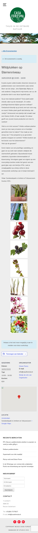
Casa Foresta (26, 526)
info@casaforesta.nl (14, 514)
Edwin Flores (23, 366)
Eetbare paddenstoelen (10, 449)
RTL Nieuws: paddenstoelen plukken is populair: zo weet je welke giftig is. (19, 443)
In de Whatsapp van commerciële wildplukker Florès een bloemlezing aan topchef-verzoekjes (18, 465)
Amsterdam (6, 418)
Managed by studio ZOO (19, 530)
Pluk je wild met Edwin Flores (12, 459)
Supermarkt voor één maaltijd (12, 454)
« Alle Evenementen (9, 51)
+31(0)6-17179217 (12, 512)
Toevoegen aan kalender (14, 354)
